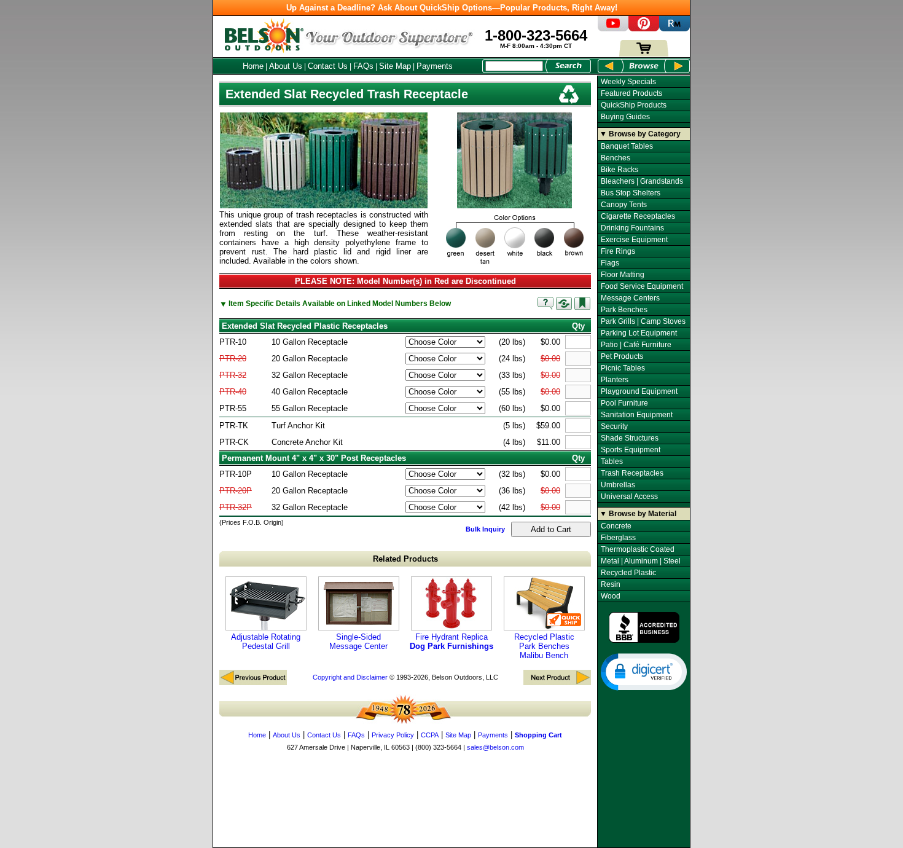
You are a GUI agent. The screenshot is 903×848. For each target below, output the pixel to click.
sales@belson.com (495, 747)
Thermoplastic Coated (637, 549)
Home (253, 66)
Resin (610, 584)
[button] (644, 671)
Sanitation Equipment (637, 414)
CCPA (430, 735)
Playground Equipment (639, 391)
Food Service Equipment (642, 286)
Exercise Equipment (634, 239)
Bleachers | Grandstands (642, 181)
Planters (614, 379)
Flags (610, 263)
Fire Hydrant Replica (451, 641)
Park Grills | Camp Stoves (643, 321)
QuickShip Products (633, 105)
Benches (615, 158)
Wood (610, 596)
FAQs (363, 66)
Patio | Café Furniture (636, 344)
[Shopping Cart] (643, 53)
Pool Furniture (624, 403)
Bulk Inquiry (485, 529)
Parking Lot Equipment (639, 333)
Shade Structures (630, 438)
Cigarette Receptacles (638, 216)
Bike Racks (619, 169)
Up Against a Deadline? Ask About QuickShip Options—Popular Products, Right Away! (451, 7)
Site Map (395, 66)
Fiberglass (618, 537)
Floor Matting (622, 274)
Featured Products (631, 93)
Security (614, 426)
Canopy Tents (624, 204)
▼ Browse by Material (638, 513)
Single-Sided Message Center (358, 641)
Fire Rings (618, 251)
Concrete (616, 526)
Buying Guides (625, 116)
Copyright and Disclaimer (350, 677)
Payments (434, 66)
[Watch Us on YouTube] (613, 28)
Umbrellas (618, 485)
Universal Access (629, 496)
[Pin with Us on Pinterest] (643, 28)
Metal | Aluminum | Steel (641, 561)
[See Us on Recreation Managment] (674, 28)
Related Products (405, 558)
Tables (612, 461)
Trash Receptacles (632, 473)
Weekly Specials (628, 81)
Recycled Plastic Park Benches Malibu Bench (544, 646)
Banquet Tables (627, 146)
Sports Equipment (630, 450)
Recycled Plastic (628, 572)
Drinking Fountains (632, 228)
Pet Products (622, 356)
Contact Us (328, 66)
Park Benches (624, 309)
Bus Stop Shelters (630, 193)
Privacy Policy (393, 735)
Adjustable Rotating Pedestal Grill (265, 641)
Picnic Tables (623, 368)
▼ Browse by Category (640, 134)
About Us (285, 66)
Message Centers (630, 298)
